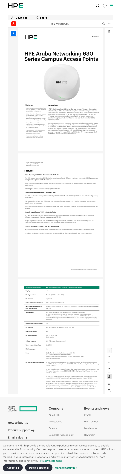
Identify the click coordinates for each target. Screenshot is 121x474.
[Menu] (111, 5)
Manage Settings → (66, 467)
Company (56, 408)
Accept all (13, 467)
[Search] (98, 5)
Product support (19, 430)
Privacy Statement (51, 460)
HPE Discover (91, 421)
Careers (53, 428)
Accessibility (55, 421)
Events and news (96, 408)
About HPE (54, 415)
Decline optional (39, 467)
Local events (90, 428)
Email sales (15, 437)
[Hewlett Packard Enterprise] (15, 5)
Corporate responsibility (61, 434)
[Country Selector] (105, 5)
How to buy (15, 422)
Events (87, 415)
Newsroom (89, 434)
